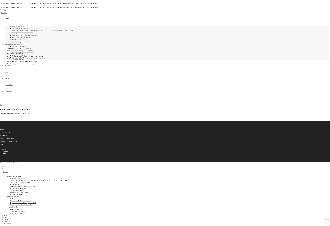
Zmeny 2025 (7, 223)
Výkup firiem (7, 221)
